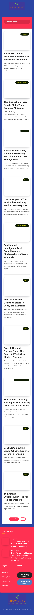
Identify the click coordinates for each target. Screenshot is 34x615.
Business (24, 34)
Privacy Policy (7, 577)
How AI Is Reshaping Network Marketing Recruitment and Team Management (16, 155)
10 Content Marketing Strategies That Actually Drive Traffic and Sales (17, 402)
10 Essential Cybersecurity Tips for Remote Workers (16, 496)
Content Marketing (21, 380)
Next (22, 519)
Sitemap (5, 586)
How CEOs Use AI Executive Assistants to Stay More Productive (17, 56)
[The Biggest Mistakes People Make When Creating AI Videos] (5, 541)
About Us (5, 573)
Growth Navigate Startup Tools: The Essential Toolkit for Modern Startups (15, 353)
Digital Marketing (22, 82)
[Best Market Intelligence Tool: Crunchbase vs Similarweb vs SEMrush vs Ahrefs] (5, 553)
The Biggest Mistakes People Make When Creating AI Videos (16, 105)
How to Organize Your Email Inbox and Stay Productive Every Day (15, 202)
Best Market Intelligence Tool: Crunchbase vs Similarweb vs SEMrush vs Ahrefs (16, 251)
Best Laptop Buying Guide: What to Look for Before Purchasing (17, 451)
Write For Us (6, 581)
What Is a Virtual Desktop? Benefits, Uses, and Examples (14, 302)
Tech (25, 180)
